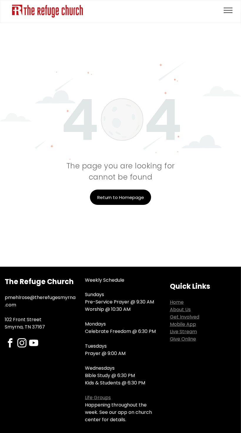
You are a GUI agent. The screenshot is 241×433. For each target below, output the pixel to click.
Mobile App (183, 324)
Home (177, 302)
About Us (180, 309)
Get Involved (184, 316)
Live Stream (183, 331)
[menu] (228, 10)
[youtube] (33, 344)
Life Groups (98, 397)
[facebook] (10, 344)
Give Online (183, 339)
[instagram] (21, 344)
